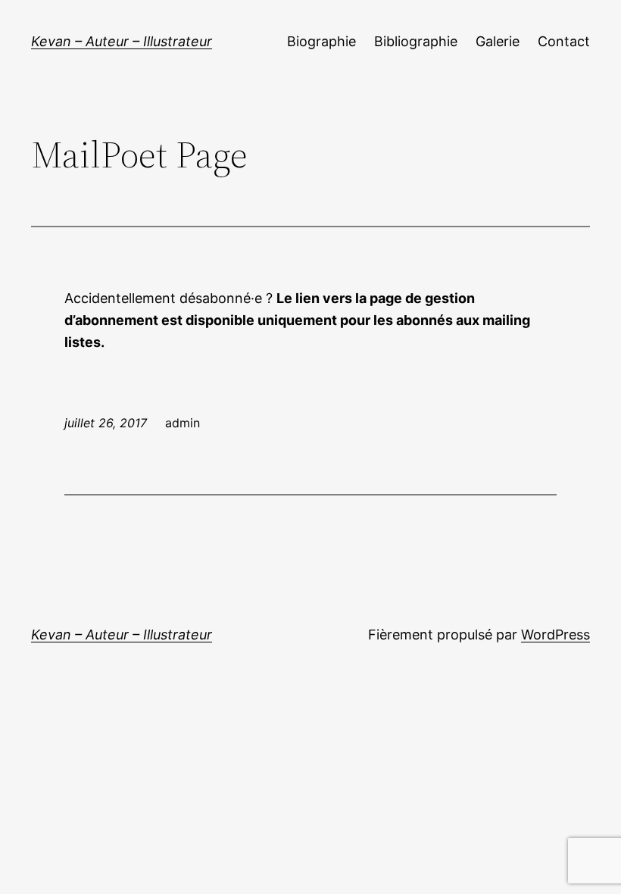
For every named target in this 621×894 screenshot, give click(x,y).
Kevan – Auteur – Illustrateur (121, 41)
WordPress (555, 634)
